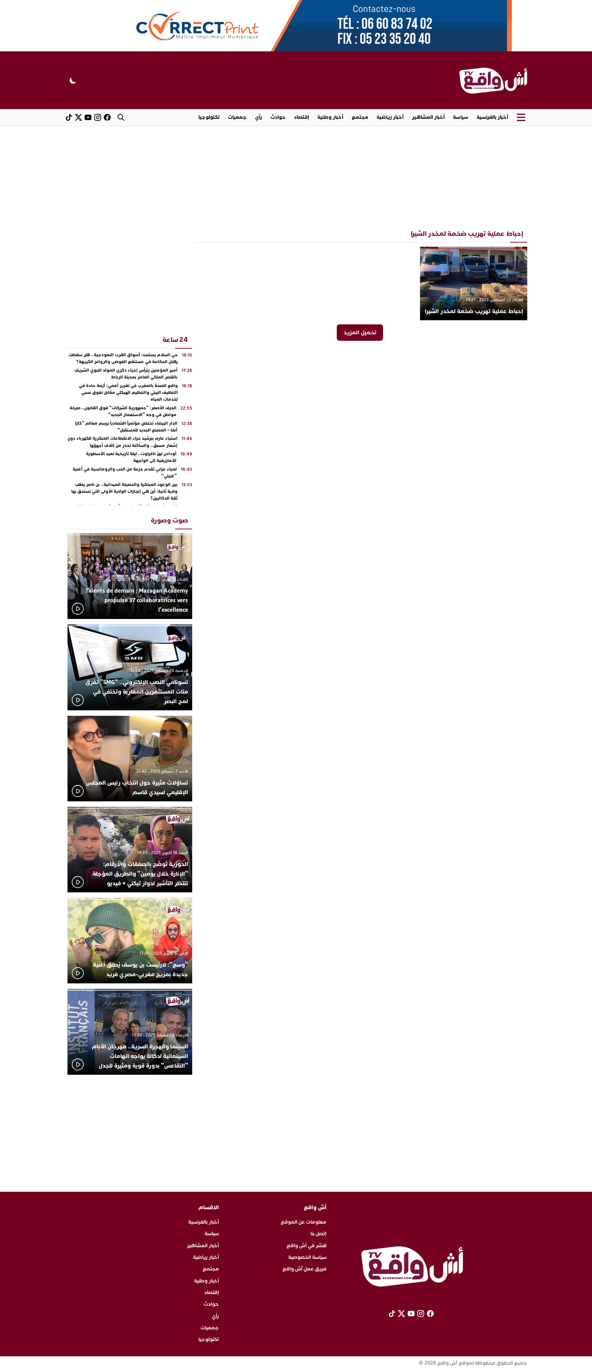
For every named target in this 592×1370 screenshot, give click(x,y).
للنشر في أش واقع (306, 1245)
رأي (258, 117)
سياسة (460, 117)
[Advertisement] (296, 177)
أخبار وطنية (330, 117)
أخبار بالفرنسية (492, 117)
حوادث (278, 117)
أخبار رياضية (390, 117)
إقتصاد (301, 117)
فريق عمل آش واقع (304, 1268)
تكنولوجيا (209, 117)
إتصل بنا (318, 1233)
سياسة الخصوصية (307, 1257)
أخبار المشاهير (428, 117)
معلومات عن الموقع (303, 1222)
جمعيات (237, 117)
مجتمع (360, 117)
